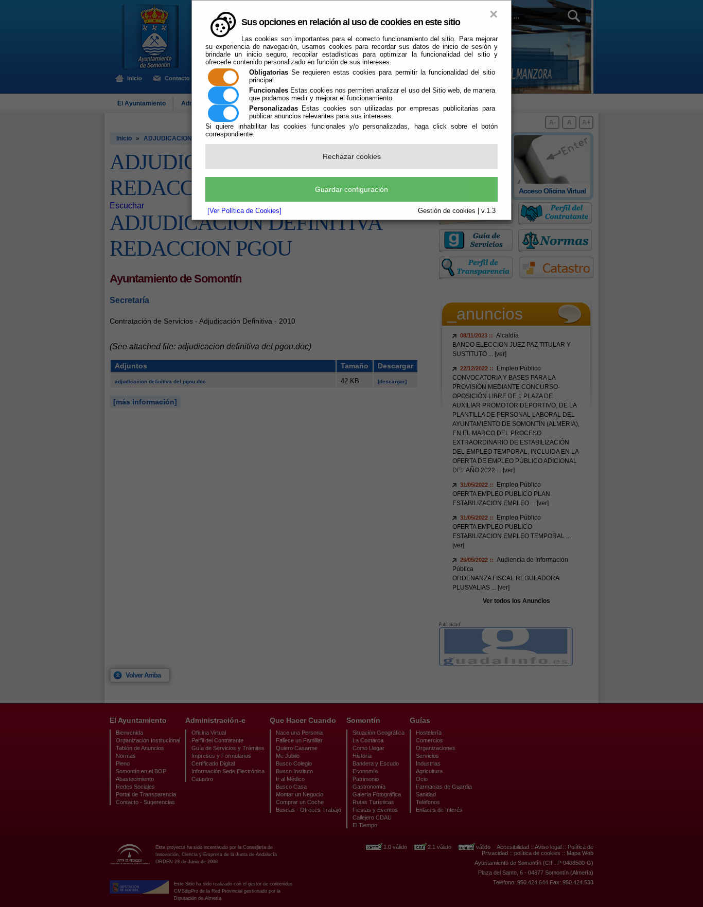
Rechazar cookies (352, 156)
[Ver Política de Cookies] (244, 211)
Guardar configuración (351, 189)
